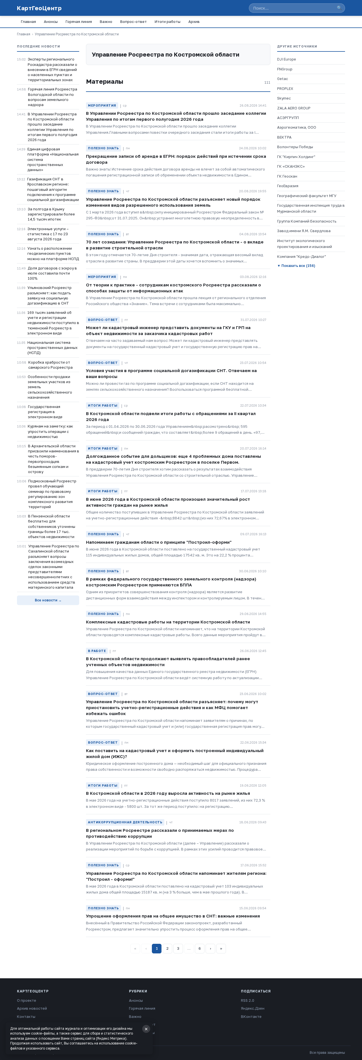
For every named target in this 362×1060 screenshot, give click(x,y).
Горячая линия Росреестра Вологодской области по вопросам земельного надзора (52, 97)
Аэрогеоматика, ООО (296, 127)
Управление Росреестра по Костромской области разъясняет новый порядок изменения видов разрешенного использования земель (173, 202)
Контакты (26, 1016)
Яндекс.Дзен (252, 1008)
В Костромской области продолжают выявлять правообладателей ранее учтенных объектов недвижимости (168, 661)
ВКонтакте (251, 1016)
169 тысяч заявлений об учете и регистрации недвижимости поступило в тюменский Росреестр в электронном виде (53, 322)
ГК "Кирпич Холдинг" (296, 156)
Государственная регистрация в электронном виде (45, 411)
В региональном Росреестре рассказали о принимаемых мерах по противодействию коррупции (160, 833)
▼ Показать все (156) (296, 266)
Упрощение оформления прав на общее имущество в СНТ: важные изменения (173, 915)
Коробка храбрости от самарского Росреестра (50, 365)
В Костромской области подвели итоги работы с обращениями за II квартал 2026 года (171, 416)
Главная (28, 21)
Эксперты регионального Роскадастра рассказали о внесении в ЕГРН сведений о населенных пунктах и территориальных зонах (52, 69)
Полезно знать (103, 148)
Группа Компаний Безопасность (306, 221)
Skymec (284, 98)
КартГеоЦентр (39, 8)
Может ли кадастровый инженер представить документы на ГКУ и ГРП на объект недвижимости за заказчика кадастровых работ (168, 330)
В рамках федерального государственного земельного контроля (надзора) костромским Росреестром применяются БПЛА (171, 581)
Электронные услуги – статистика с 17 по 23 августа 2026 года (48, 233)
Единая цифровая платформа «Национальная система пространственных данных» (53, 159)
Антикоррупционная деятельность (125, 822)
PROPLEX (285, 88)
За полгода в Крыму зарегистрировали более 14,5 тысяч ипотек (51, 214)
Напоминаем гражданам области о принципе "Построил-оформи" (159, 542)
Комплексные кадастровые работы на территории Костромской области (168, 621)
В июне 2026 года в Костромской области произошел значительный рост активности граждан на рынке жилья (168, 502)
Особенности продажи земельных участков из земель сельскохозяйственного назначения (50, 387)
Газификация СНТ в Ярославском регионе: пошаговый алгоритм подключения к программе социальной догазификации (53, 189)
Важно (106, 21)
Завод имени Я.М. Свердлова (304, 230)
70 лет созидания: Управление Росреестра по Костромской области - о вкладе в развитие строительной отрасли (175, 244)
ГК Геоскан (287, 176)
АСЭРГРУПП (288, 117)
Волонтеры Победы (295, 146)
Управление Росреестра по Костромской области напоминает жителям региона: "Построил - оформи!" (176, 876)
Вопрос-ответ (133, 21)
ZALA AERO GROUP (294, 108)
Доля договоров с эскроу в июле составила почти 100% (52, 273)
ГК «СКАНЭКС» (291, 166)
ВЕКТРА (284, 137)
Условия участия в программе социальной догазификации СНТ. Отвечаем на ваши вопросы (171, 373)
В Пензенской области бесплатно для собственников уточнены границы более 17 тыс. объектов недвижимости (51, 526)
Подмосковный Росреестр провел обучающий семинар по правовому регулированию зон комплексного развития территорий (52, 494)
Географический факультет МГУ (307, 195)
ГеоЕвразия (287, 185)
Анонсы (51, 21)
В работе (97, 651)
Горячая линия (79, 21)
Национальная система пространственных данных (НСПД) (52, 347)
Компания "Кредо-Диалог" (301, 256)
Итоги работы (167, 21)
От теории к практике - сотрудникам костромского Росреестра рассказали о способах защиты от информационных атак (173, 287)
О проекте (26, 1000)
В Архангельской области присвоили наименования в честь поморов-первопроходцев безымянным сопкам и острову (53, 459)
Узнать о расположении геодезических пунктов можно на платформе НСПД (53, 253)
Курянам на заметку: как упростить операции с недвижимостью (50, 431)
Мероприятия (102, 105)
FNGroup (284, 69)
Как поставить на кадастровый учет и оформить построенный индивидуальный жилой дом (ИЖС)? (175, 753)
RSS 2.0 (247, 1000)
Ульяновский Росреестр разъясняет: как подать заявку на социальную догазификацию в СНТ (49, 295)
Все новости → (48, 600)
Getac (282, 78)
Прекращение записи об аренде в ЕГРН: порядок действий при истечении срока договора (176, 159)
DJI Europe (286, 59)
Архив (194, 21)
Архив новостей (32, 1008)
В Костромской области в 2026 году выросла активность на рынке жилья (168, 793)
